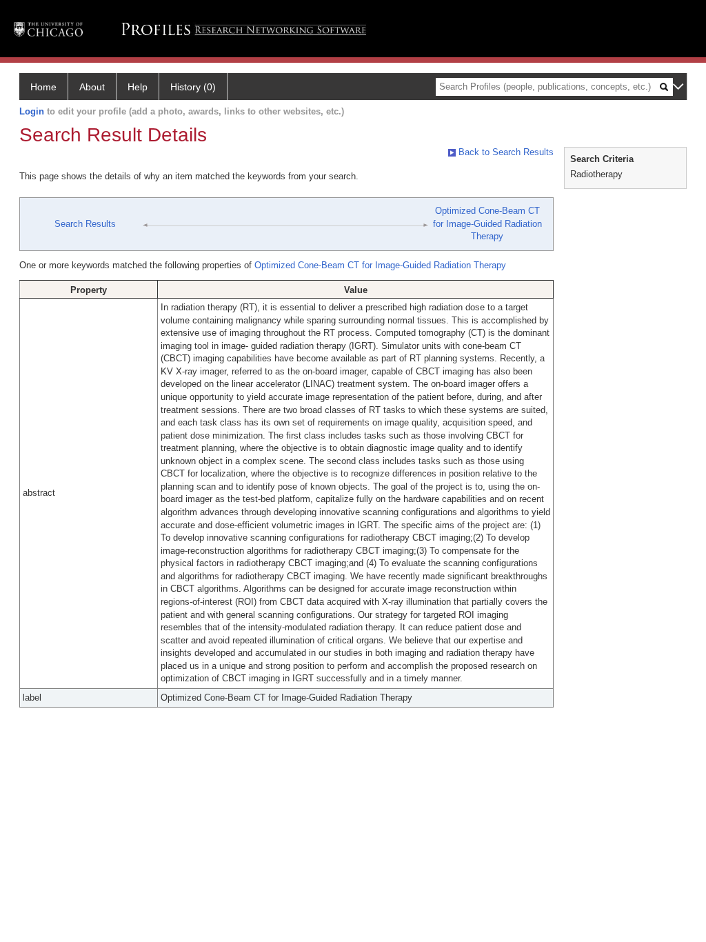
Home (43, 86)
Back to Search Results (505, 152)
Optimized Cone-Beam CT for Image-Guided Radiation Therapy (487, 223)
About (92, 86)
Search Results (85, 224)
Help (138, 86)
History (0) (193, 86)
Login (31, 111)
